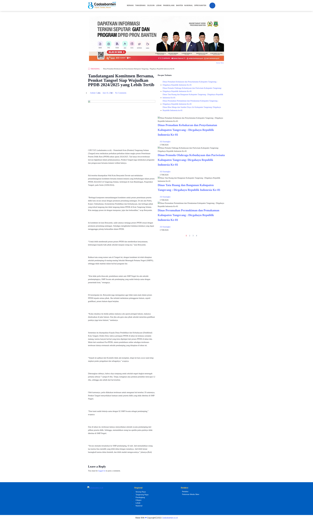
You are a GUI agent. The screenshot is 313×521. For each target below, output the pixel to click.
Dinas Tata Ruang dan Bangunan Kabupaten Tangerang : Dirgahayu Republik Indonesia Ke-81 (193, 96)
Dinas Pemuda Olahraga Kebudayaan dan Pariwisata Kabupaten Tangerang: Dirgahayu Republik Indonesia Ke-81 (192, 89)
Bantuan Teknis (220, 63)
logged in (101, 471)
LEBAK (159, 5)
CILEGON (151, 5)
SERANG (130, 5)
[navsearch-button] (212, 5)
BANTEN (179, 5)
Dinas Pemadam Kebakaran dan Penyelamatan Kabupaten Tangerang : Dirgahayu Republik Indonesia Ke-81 (138, 69)
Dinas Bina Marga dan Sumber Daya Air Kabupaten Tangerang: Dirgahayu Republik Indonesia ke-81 (192, 108)
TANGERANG (140, 5)
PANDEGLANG (169, 5)
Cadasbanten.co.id (170, 518)
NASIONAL (188, 5)
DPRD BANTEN (200, 5)
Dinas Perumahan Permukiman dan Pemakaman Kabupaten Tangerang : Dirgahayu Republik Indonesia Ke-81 (190, 102)
